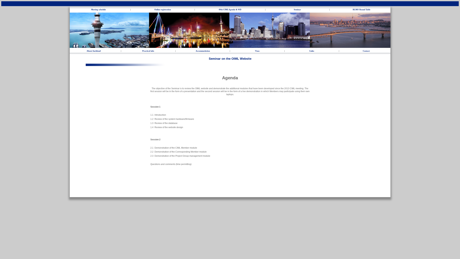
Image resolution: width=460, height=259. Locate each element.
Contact (366, 51)
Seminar (297, 9)
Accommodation (203, 51)
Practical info (148, 51)
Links (311, 51)
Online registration (162, 9)
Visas (257, 51)
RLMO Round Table (361, 9)
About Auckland (94, 51)
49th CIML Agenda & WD (230, 9)
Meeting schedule (98, 9)
